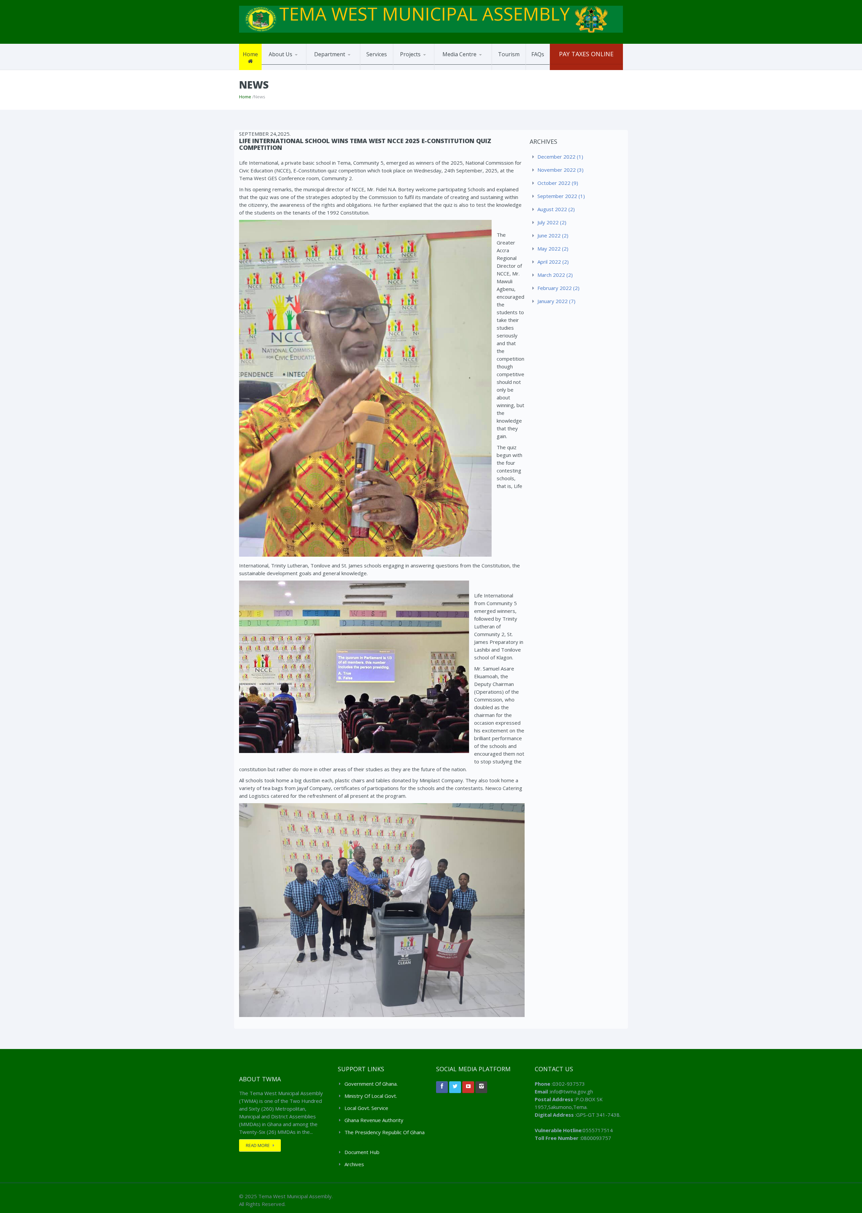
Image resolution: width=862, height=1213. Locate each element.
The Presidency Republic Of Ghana (384, 1132)
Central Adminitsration (339, 69)
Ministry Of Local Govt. (370, 1095)
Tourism (509, 54)
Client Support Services (364, 1144)
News (448, 69)
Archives (354, 1164)
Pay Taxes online (586, 54)
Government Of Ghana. (371, 1083)
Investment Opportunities (415, 69)
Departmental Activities (457, 68)
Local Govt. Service (366, 1108)
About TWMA (284, 69)
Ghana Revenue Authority (373, 1120)
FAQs (537, 54)
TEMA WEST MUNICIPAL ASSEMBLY (426, 13)
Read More (258, 1145)
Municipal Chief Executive (285, 68)
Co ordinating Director (293, 67)
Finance (323, 68)
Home (250, 54)
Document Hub (467, 67)
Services (376, 54)
